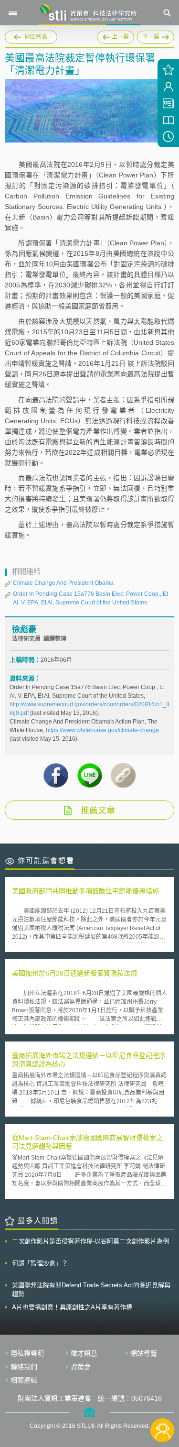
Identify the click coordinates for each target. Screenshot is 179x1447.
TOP (162, 1398)
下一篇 (148, 35)
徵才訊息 (84, 1353)
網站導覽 (143, 1353)
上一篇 (115, 35)
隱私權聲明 (27, 1353)
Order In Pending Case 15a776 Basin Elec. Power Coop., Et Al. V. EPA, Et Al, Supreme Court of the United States (90, 598)
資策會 (81, 1366)
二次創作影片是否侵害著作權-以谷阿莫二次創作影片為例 (90, 1241)
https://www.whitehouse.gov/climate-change (102, 730)
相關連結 (24, 1380)
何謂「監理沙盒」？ (40, 1263)
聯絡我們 (24, 1366)
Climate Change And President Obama (63, 583)
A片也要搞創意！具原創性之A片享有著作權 (72, 1307)
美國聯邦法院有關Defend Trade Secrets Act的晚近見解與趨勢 (91, 1289)
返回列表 (35, 36)
